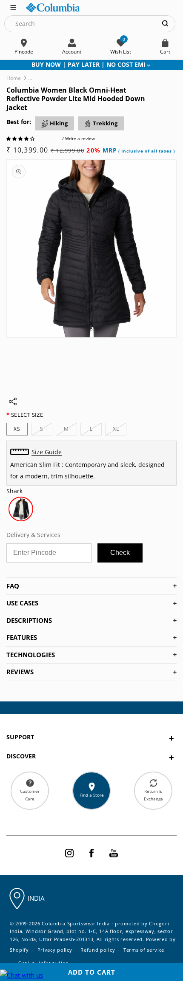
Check (120, 552)
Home (13, 78)
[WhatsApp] (21, 975)
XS (17, 429)
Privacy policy (54, 950)
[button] (21, 138)
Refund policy (97, 950)
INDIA (36, 898)
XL (119, 430)
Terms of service (143, 950)
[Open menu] (13, 7)
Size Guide (46, 452)
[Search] (165, 23)
